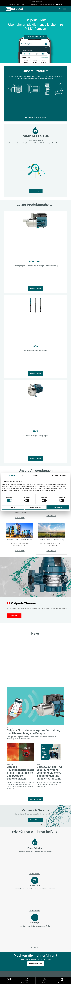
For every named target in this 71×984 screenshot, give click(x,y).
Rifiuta (13, 507)
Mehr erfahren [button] (20, 517)
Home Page (10, 728)
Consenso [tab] (12, 475)
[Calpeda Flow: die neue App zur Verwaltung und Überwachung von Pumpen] (35, 713)
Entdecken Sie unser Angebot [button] (35, 117)
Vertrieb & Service (26, 983)
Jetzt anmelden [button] (34, 873)
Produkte (44, 983)
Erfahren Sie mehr (35, 36)
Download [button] (34, 948)
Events (38, 764)
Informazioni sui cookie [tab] (59, 475)
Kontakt (9, 983)
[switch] (26, 500)
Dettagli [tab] (35, 475)
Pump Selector (62, 983)
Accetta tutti (58, 507)
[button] (64, 9)
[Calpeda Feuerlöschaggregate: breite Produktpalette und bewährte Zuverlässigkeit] (20, 766)
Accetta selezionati (35, 507)
